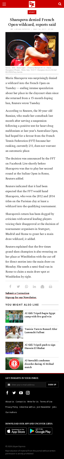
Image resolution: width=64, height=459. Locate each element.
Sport (32, 12)
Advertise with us (27, 407)
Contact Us (21, 401)
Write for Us (33, 401)
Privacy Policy (11, 407)
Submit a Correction (17, 293)
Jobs (54, 407)
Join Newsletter (44, 407)
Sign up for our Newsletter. (21, 297)
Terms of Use (46, 401)
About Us (9, 401)
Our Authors (11, 412)
